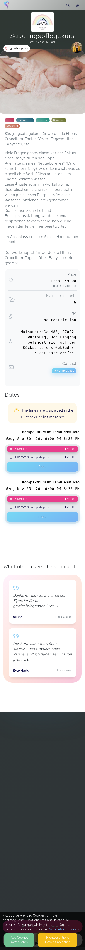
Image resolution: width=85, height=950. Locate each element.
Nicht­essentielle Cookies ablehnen (57, 940)
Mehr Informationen (64, 929)
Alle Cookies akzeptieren (19, 940)
